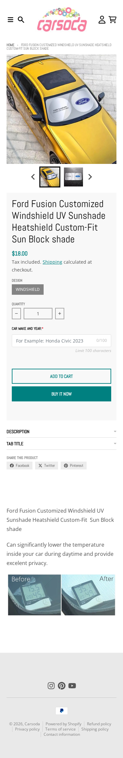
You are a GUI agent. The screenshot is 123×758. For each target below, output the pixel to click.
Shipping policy (95, 729)
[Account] (102, 20)
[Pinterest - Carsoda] (62, 686)
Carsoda (32, 724)
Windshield (28, 289)
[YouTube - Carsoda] (72, 686)
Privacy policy (27, 729)
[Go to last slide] (33, 177)
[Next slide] (89, 177)
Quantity (18, 304)
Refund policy (99, 724)
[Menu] (10, 20)
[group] (49, 177)
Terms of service (60, 729)
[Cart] (112, 20)
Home (10, 45)
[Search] (21, 20)
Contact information (62, 734)
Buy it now (61, 394)
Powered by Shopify (63, 724)
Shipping (52, 262)
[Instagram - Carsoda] (51, 686)
